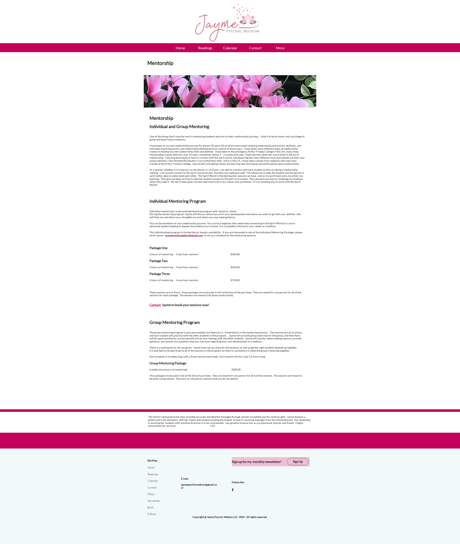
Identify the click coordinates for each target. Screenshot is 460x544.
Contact (155, 305)
